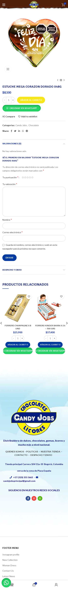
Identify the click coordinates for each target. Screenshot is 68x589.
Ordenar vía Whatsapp (23, 108)
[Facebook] (11, 131)
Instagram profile (10, 554)
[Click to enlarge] (8, 69)
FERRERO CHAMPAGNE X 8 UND (18, 327)
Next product (64, 80)
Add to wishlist (29, 116)
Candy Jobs (21, 125)
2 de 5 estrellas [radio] (25, 177)
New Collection (10, 560)
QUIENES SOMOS (14, 451)
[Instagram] (34, 498)
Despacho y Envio (12, 270)
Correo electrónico (12, 232)
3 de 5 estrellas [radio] (27, 177)
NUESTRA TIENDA (50, 451)
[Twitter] (15, 131)
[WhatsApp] (23, 131)
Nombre (7, 219)
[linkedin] (19, 131)
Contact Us (8, 570)
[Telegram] (27, 131)
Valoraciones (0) (11, 143)
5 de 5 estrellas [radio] (32, 177)
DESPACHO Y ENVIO (41, 455)
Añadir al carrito (31, 100)
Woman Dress (9, 565)
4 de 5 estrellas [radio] (30, 177)
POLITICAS (32, 451)
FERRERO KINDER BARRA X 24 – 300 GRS (50, 327)
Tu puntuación (10, 177)
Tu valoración (9, 183)
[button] (21, 108)
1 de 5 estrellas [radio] (23, 177)
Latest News (8, 576)
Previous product (57, 80)
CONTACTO (21, 455)
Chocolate (33, 125)
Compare (10, 116)
